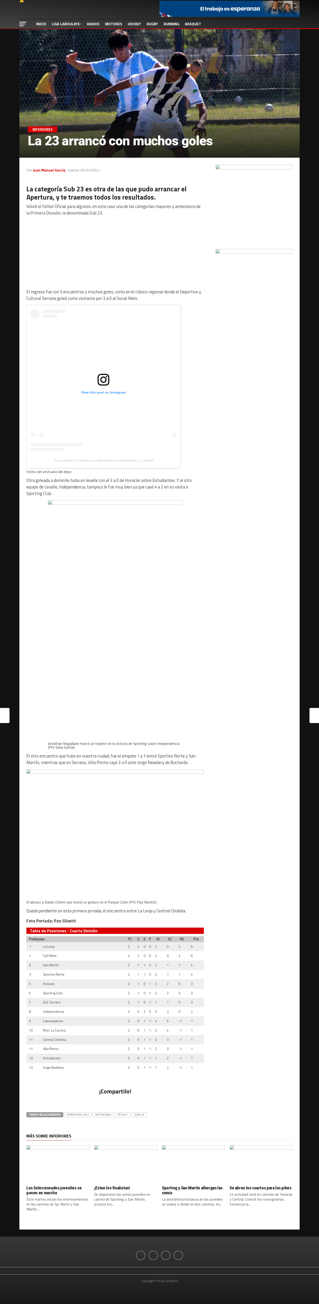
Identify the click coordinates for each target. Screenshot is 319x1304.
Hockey (134, 24)
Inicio (41, 24)
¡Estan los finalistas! (112, 1188)
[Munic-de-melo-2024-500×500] (254, 168)
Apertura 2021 (78, 1114)
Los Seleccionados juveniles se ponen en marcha (54, 1190)
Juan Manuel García (49, 170)
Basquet (193, 24)
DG (182, 939)
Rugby (152, 24)
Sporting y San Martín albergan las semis (192, 1190)
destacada (103, 1114)
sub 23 (139, 1114)
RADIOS (93, 24)
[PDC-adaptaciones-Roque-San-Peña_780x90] (230, 15)
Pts (196, 939)
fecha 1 (122, 1114)
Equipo (40, 939)
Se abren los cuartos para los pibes (260, 1188)
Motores (113, 24)
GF (158, 939)
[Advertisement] (115, 252)
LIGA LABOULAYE (66, 24)
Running (171, 24)
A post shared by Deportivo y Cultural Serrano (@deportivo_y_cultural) (103, 460)
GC (170, 939)
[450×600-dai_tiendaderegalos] (254, 252)
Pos (30, 939)
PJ (129, 939)
